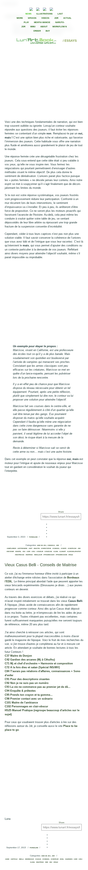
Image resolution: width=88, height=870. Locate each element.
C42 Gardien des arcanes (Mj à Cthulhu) (30, 659)
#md (46, 862)
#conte (64, 548)
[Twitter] (65, 8)
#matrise (29, 555)
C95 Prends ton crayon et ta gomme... (29, 694)
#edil (62, 859)
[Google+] (69, 8)
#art (30, 548)
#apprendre (22, 548)
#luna (55, 551)
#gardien (68, 859)
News (28, 14)
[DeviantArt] (38, 8)
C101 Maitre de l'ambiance (22, 702)
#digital (18, 551)
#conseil (56, 548)
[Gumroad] (31, 8)
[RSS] (25, 8)
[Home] (36, 40)
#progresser (48, 555)
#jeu (33, 551)
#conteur (55, 859)
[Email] (20, 8)
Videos (45, 18)
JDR (56, 18)
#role (70, 555)
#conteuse (72, 548)
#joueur (39, 551)
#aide (7, 859)
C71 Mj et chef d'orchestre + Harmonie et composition (39, 663)
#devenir (10, 551)
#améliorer (11, 548)
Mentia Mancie (42, 22)
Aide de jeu (41, 545)
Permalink (33, 537)
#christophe (46, 548)
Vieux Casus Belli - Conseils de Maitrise (41, 564)
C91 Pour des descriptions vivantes (27, 679)
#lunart (62, 551)
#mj (50, 862)
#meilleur (38, 555)
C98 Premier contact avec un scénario (29, 698)
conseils (51, 545)
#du (24, 551)
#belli (21, 859)
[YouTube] (57, 8)
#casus (38, 859)
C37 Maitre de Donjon (19, 655)
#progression (61, 555)
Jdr (57, 545)
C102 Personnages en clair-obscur (27, 706)
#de (79, 548)
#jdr (28, 551)
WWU (32, 26)
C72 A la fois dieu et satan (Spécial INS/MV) (33, 667)
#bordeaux (29, 859)
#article (14, 859)
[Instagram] (51, 8)
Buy (48, 31)
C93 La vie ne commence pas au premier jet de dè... (38, 686)
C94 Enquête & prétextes (20, 690)
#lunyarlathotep (74, 551)
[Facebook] (62, 8)
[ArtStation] (44, 8)
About (43, 26)
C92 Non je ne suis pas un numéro (27, 683)
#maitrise (40, 862)
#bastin (37, 548)
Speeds (32, 18)
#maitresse (19, 555)
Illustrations (44, 14)
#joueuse (48, 551)
